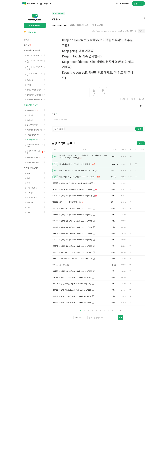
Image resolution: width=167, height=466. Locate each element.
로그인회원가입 (122, 3)
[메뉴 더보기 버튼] (144, 18)
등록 (139, 129)
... (116, 310)
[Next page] (120, 310)
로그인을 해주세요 (34, 25)
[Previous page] (76, 310)
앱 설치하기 (138, 3)
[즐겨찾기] (74, 143)
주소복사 (141, 31)
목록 (140, 106)
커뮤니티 (47, 3)
